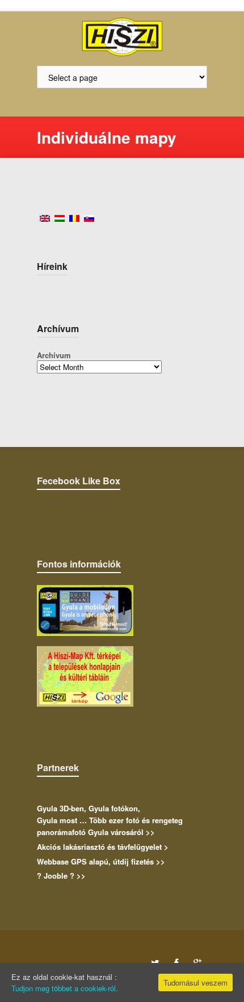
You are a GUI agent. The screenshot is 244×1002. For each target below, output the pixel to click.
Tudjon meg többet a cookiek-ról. (64, 988)
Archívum (54, 355)
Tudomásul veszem (195, 982)
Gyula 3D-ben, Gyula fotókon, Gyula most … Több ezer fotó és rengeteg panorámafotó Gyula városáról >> (110, 820)
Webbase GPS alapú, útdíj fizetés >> (101, 861)
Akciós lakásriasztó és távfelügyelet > (103, 846)
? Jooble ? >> (61, 875)
